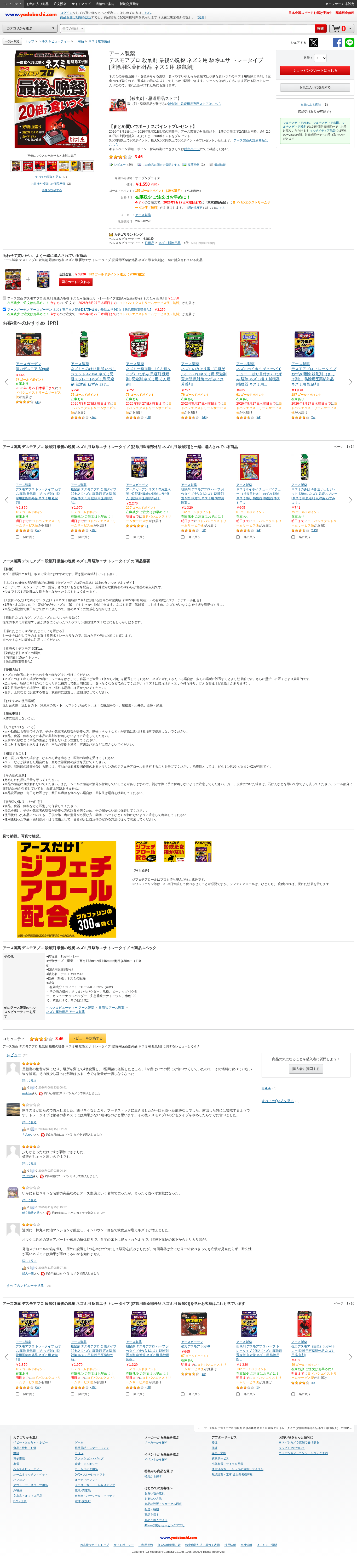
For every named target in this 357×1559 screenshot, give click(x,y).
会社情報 (246, 1544)
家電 (16, 1463)
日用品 (149, 243)
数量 (307, 58)
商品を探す (152, 1514)
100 (93, 530)
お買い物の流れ (155, 1493)
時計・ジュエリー (86, 1463)
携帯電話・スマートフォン (92, 1447)
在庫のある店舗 (311, 104)
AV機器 (17, 1490)
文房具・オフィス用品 (27, 1495)
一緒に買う (27, 536)
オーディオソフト (86, 1479)
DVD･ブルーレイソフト (90, 1474)
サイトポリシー (124, 1544)
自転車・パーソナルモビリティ (95, 1495)
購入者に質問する (306, 1069)
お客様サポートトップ (94, 1544)
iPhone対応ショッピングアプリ (165, 1525)
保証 (214, 1447)
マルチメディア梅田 (326, 122)
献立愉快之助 (30, 1212)
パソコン (19, 1479)
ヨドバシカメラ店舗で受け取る (299, 1442)
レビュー (120, 164)
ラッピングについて (292, 1447)
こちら (146, 13)
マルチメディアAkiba (296, 122)
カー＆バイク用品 (86, 1469)
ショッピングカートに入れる (315, 70)
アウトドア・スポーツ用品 (30, 1485)
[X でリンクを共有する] (313, 46)
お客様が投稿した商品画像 (48, 183)
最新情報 (220, 164)
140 (204, 417)
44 (258, 417)
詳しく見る (29, 1080)
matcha (27, 1093)
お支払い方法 (153, 1498)
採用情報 (230, 1544)
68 (203, 530)
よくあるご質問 (267, 1544)
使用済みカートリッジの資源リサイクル (237, 1469)
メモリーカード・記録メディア (95, 1485)
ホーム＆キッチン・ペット (30, 1474)
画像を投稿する (52, 190)
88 (148, 417)
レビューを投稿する (87, 1038)
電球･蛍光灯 (83, 1501)
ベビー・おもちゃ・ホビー (30, 1442)
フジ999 (27, 1176)
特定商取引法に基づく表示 (202, 1544)
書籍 (16, 1453)
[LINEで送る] (349, 46)
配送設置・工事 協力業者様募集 (232, 1474)
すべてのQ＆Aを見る (278, 1101)
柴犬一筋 (28, 1273)
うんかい (28, 1134)
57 (313, 417)
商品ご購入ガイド (156, 1520)
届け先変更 (195, 207)
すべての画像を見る (48, 176)
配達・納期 (152, 1509)
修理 (214, 1442)
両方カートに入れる (76, 282)
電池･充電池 (83, 1490)
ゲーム (79, 1442)
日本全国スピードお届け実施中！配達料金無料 (321, 13)
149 (93, 417)
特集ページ (192, 149)
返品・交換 (219, 1453)
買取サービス (220, 1458)
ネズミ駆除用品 (170, 243)
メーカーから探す (156, 1442)
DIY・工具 (20, 1501)
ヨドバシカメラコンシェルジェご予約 (303, 1453)
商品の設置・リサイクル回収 (163, 1503)
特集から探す (153, 1476)
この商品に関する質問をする (161, 164)
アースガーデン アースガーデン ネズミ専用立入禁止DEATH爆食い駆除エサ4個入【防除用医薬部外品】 (80, 309)
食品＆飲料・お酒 (24, 1447)
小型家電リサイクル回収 (227, 1463)
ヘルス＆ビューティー (124, 239)
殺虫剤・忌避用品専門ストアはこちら (194, 104)
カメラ (79, 1453)
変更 (201, 17)
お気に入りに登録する (315, 87)
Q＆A (266, 1088)
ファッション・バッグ (89, 1458)
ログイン (66, 13)
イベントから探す (156, 1459)
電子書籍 (19, 1458)
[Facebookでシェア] (337, 46)
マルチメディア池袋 (323, 130)
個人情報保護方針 (169, 1544)
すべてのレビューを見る (25, 1286)
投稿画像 (193, 164)
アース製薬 (143, 215)
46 (37, 402)
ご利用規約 (146, 1544)
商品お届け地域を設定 (75, 17)
